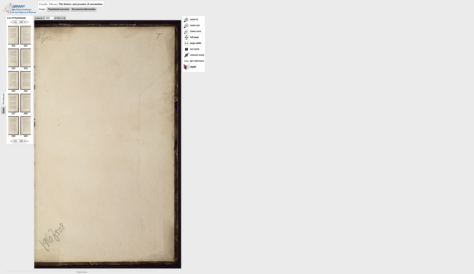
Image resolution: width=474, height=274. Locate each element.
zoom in (193, 19)
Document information (83, 9)
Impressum (82, 272)
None (3, 110)
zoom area (195, 31)
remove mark (196, 55)
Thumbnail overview (58, 9)
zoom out (194, 25)
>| (64, 18)
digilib (192, 67)
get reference (196, 61)
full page (194, 37)
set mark (194, 49)
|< (42, 18)
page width (195, 43)
